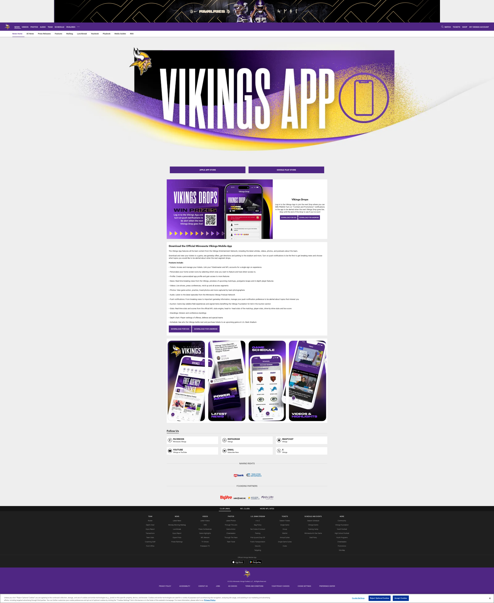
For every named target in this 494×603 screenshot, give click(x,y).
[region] (247, 598)
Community (342, 520)
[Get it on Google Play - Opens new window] (255, 563)
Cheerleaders (230, 533)
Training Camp (313, 529)
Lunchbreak (177, 529)
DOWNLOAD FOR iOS (180, 329)
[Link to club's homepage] (7, 27)
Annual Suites (285, 537)
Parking (257, 533)
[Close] (490, 598)
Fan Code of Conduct (257, 529)
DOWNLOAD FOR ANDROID (205, 329)
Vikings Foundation (342, 525)
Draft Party (313, 537)
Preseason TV (205, 546)
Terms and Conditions (254, 586)
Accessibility (184, 586)
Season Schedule (313, 520)
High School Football (342, 533)
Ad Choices (232, 586)
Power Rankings (177, 542)
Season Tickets (285, 520)
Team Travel (231, 542)
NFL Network (205, 537)
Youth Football (342, 529)
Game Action (230, 529)
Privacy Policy (165, 586)
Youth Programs (342, 537)
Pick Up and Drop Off (257, 537)
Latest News (177, 520)
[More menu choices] (78, 27)
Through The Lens (231, 525)
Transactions (150, 533)
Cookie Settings (304, 586)
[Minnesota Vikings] (247, 574)
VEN (205, 525)
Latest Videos (205, 520)
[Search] (442, 26)
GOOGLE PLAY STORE (286, 170)
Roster (150, 520)
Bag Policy (257, 525)
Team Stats (150, 537)
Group (285, 529)
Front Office (150, 546)
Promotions (342, 546)
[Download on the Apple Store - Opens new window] (237, 562)
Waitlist (284, 533)
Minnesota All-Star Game (313, 533)
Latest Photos (231, 520)
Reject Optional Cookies (379, 598)
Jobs (218, 586)
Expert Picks (177, 537)
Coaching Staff (150, 542)
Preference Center (327, 586)
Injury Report (150, 529)
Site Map (342, 550)
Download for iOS (288, 217)
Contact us (203, 586)
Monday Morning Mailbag (177, 525)
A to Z (258, 520)
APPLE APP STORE (208, 170)
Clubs (285, 546)
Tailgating (257, 550)
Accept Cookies (401, 598)
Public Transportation (257, 542)
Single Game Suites (285, 542)
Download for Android (309, 217)
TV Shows (205, 542)
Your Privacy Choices (280, 586)
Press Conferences (205, 529)
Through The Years (230, 537)
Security (258, 546)
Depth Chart (150, 525)
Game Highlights (205, 533)
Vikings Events (313, 525)
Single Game (284, 525)
